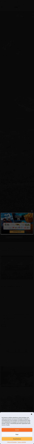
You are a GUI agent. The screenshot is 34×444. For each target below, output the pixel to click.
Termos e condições (21, 442)
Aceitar (17, 430)
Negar (17, 434)
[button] (31, 414)
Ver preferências (17, 439)
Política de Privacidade (12, 442)
